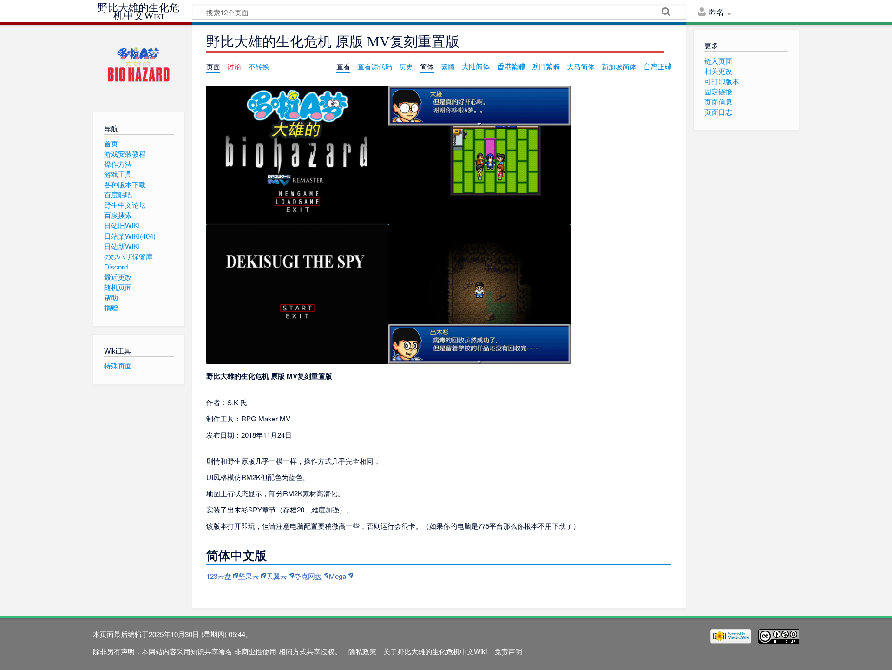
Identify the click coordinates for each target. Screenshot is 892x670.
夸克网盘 (308, 576)
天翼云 (276, 576)
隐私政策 (362, 651)
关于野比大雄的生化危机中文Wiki (435, 651)
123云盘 (218, 576)
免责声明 (508, 651)
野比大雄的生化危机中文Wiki (138, 12)
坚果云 (248, 576)
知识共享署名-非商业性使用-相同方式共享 (255, 651)
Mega (337, 576)
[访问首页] (138, 66)
